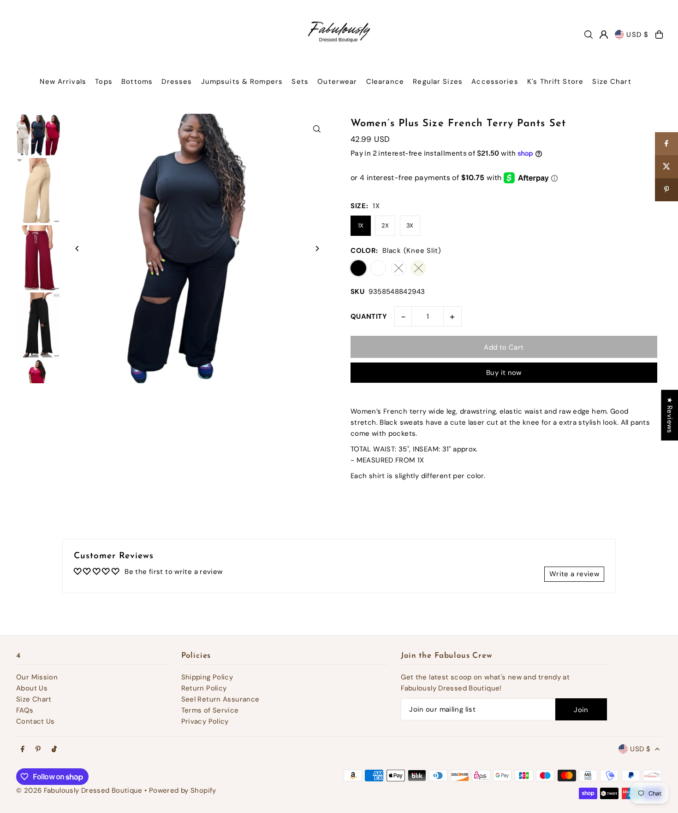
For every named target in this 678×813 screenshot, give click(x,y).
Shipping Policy (207, 677)
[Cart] (659, 34)
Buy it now (504, 372)
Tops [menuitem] (104, 81)
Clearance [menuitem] (385, 81)
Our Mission (37, 677)
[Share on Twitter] (666, 166)
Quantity (369, 316)
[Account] (604, 34)
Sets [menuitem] (300, 81)
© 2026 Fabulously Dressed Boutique (80, 790)
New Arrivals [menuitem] (63, 81)
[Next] (317, 248)
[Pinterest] (38, 750)
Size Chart (34, 699)
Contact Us (35, 721)
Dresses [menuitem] (176, 81)
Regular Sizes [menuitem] (438, 81)
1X (361, 225)
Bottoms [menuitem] (137, 81)
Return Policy (204, 688)
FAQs (25, 710)
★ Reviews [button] (669, 415)
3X (410, 225)
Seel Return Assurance (220, 699)
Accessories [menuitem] (494, 81)
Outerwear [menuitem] (337, 81)
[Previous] (77, 248)
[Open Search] (588, 34)
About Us (32, 688)
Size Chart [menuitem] (611, 81)
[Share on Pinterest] (666, 189)
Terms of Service (210, 710)
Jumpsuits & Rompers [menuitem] (242, 81)
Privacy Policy (205, 721)
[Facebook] (22, 750)
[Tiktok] (54, 750)
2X (385, 225)
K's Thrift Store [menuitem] (555, 81)
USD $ (637, 34)
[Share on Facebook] (666, 143)
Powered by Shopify (182, 790)
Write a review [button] (574, 574)
